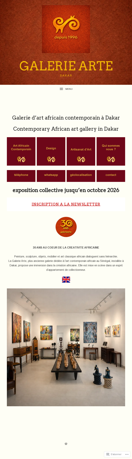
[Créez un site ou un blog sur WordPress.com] (66, 443)
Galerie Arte (66, 66)
